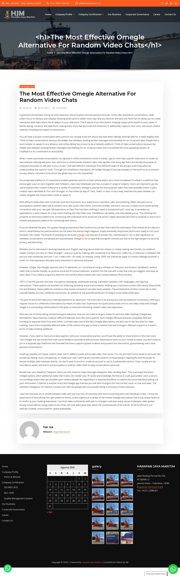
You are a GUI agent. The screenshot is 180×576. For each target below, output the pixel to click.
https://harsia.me (61, 431)
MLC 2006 (9, 492)
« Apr (49, 512)
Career (156, 14)
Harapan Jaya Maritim (91, 562)
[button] (8, 568)
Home (48, 14)
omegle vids (83, 234)
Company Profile (64, 14)
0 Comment (61, 107)
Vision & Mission (12, 476)
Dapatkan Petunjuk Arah (150, 486)
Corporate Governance (137, 14)
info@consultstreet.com (90, 3)
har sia (27, 107)
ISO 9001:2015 (11, 487)
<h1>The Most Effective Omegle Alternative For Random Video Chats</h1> (95, 52)
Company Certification (90, 14)
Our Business (114, 14)
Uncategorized (27, 86)
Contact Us (170, 14)
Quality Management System (18, 498)
